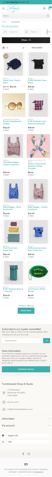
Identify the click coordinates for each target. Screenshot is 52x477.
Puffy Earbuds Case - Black (37, 81)
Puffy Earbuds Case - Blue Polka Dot (37, 249)
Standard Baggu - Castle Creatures (11, 163)
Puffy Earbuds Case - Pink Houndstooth (37, 122)
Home (4, 22)
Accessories (15, 22)
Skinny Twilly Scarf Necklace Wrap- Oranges (37, 166)
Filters (24, 40)
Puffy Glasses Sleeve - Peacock (13, 290)
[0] (49, 8)
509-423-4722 (13, 402)
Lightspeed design (24, 472)
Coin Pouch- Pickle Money (36, 290)
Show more (26, 311)
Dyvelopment (38, 472)
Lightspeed (13, 472)
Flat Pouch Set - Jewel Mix (11, 249)
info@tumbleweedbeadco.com (20, 409)
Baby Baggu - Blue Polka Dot (12, 208)
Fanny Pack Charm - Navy (12, 81)
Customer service (26, 369)
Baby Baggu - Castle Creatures (37, 208)
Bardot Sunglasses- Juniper (12, 122)
